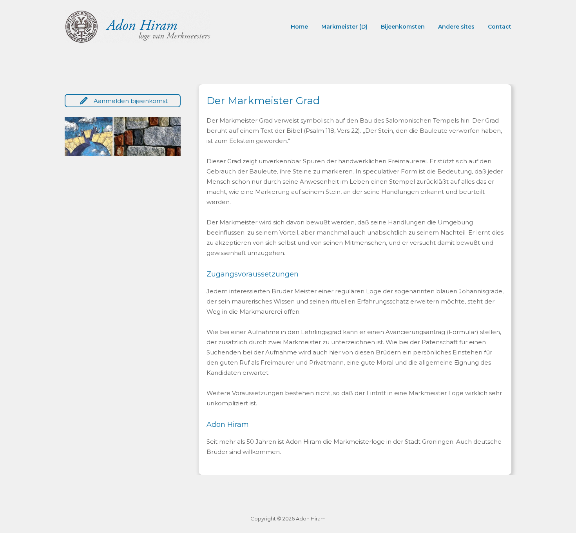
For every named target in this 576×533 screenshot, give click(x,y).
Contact (499, 26)
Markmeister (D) (344, 26)
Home (299, 26)
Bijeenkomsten (403, 26)
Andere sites (456, 26)
